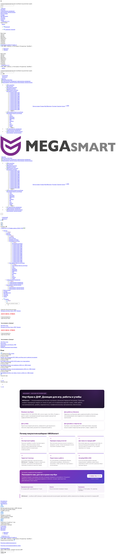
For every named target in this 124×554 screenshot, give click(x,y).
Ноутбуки (11, 237)
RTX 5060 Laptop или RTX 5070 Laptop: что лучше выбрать (15, 361)
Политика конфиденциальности (8, 543)
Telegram (5, 50)
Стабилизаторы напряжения (16, 282)
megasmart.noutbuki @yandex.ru (9, 44)
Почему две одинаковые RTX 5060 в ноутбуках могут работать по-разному (19, 357)
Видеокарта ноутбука (17, 243)
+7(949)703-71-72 (5, 21)
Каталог (8, 233)
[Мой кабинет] (1, 215)
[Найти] (2, 7)
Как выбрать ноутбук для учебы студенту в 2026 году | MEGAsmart (17, 372)
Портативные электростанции (16, 287)
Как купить (3, 527)
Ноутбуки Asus (4, 325)
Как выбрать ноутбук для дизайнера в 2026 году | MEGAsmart (16, 365)
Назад (9, 232)
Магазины (3, 528)
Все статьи (11, 353)
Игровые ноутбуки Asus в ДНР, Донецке (11, 310)
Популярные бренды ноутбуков (19, 265)
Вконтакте (6, 48)
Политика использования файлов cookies (11, 545)
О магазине (3, 526)
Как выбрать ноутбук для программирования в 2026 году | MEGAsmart (18, 369)
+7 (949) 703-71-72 (94, 476)
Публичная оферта (5, 548)
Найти (2, 552)
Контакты (3, 530)
